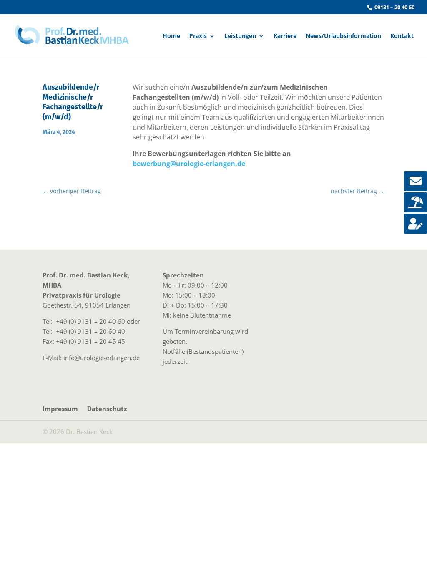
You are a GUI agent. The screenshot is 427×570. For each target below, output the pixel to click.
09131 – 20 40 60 (393, 7)
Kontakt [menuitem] (402, 36)
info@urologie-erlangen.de (101, 357)
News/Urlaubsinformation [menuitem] (343, 36)
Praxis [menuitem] (198, 36)
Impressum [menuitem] (60, 408)
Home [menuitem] (171, 36)
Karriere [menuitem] (285, 36)
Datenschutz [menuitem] (107, 408)
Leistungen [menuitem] (240, 36)
